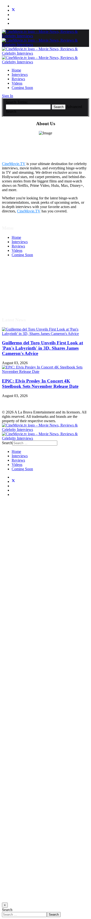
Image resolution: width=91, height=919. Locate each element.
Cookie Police (22, 294)
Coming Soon (22, 88)
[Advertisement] (45, 702)
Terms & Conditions (27, 281)
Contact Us (20, 303)
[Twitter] (13, 10)
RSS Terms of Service (29, 285)
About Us (19, 299)
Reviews (18, 79)
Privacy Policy (23, 290)
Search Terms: (17, 102)
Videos (17, 83)
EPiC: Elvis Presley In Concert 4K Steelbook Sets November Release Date (40, 383)
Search (59, 107)
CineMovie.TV (13, 164)
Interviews (20, 74)
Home (16, 70)
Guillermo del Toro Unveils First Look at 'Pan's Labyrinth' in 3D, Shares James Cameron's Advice (42, 348)
